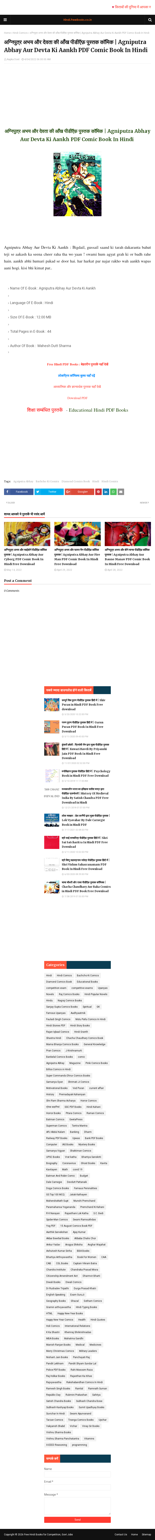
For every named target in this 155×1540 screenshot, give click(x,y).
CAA (103, 1257)
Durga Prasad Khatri (85, 1288)
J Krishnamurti (74, 1050)
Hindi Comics (20, 32)
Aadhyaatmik (78, 1013)
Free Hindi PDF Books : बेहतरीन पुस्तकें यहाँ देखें (77, 364)
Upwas (76, 1138)
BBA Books (83, 1250)
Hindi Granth (81, 1031)
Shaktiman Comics (80, 1150)
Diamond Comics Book (76, 481)
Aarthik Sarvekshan (57, 1232)
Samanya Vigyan (55, 1150)
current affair (96, 1088)
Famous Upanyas (56, 1013)
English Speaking (55, 1294)
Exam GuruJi (77, 1294)
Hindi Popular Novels (96, 994)
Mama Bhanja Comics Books (62, 1044)
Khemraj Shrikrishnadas (78, 1332)
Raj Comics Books (69, 994)
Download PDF (77, 398)
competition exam (56, 988)
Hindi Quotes (98, 1319)
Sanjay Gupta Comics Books (62, 1006)
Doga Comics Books (57, 1188)
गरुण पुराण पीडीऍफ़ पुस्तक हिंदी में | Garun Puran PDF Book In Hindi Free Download (82, 727)
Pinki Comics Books (97, 1063)
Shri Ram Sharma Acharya (60, 1100)
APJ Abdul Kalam (55, 1132)
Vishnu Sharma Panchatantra (62, 1438)
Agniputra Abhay (23, 481)
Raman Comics (95, 1113)
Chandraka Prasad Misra (84, 1269)
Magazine (75, 1063)
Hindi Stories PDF (55, 1025)
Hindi (95, 481)
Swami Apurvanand (80, 1413)
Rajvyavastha (53, 1382)
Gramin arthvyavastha (58, 1307)
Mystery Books (87, 1144)
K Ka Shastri (53, 1332)
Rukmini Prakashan (76, 1394)
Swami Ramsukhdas (84, 1219)
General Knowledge (94, 1044)
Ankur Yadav (53, 1244)
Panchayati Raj (81, 1357)
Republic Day (53, 1394)
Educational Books (87, 981)
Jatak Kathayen (78, 1194)
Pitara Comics (74, 1113)
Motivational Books (57, 1088)
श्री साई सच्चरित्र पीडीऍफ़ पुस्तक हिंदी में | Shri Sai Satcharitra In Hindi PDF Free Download (85, 842)
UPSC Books (53, 1157)
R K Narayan (53, 1213)
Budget (84, 1175)
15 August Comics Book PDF (76, 1225)
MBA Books (52, 1338)
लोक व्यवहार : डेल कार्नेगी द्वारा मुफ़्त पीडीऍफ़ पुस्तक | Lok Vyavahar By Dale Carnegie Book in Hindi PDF (86, 820)
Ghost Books (88, 1163)
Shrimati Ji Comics (78, 1082)
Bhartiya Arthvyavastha (59, 1257)
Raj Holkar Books (55, 1376)
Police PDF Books (56, 1369)
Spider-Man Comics (57, 1219)
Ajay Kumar (79, 1232)
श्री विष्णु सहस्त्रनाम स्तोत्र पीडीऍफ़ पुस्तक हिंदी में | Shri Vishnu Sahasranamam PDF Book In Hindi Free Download (86, 864)
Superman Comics (56, 1125)
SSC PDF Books (73, 1107)
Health (82, 1319)
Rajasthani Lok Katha (76, 1213)
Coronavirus (69, 1163)
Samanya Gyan (54, 1082)
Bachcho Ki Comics (47, 481)
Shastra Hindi (53, 1038)
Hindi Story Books (80, 1025)
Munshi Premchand (84, 1200)
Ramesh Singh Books (58, 1388)
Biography (51, 1163)
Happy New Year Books (70, 1313)
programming (79, 1444)
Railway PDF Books (56, 1138)
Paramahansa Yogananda (60, 1207)
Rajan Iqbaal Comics (57, 1031)
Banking (74, 1132)
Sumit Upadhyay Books (91, 1407)
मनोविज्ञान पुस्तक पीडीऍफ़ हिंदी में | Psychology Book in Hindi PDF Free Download (86, 773)
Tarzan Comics (54, 1419)
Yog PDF (50, 1225)
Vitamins (89, 1438)
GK (98, 1006)
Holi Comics (53, 1326)
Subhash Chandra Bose (89, 1401)
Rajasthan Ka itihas (81, 1376)
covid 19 (77, 1169)
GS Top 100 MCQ (55, 1194)
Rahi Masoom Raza (82, 1369)
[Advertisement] (77, 92)
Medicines (95, 1344)
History (50, 1094)
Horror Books (53, 1113)
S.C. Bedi (98, 1213)
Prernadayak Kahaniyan (72, 1094)
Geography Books (56, 1301)
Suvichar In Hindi (55, 1413)
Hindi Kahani (94, 1107)
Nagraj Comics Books (70, 1000)
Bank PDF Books (94, 1138)
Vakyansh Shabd (55, 1426)
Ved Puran (78, 1088)
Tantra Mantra (79, 1125)
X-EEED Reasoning (56, 1444)
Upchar (103, 1419)
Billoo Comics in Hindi (58, 1069)
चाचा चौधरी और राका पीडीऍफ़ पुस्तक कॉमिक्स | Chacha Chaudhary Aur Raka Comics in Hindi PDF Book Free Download (86, 887)
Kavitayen (51, 1169)
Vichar (73, 1426)
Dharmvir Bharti (91, 1276)
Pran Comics (53, 1050)
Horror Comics (89, 1100)
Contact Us (121, 1534)
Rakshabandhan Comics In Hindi (84, 1382)
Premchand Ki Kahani (92, 1207)
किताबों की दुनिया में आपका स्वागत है (122, 7)
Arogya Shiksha (74, 1244)
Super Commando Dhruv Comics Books (68, 1075)
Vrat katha (70, 1157)
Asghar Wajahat (97, 1244)
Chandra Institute (56, 1269)
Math (65, 1169)
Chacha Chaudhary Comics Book (84, 1038)
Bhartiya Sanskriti (91, 1157)
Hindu (49, 1000)
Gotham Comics (93, 1301)
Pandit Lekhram (55, 1363)
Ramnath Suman (97, 1388)
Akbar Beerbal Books (57, 1238)
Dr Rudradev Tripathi (57, 1288)
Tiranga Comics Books (81, 1419)
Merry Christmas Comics (60, 1351)
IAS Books (67, 1144)
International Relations (77, 1326)
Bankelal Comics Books (59, 1056)
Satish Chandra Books (58, 1401)
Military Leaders (88, 1351)
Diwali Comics (74, 1282)
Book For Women (86, 1257)
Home (7, 32)
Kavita (103, 1163)
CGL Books (62, 1263)
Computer (51, 1144)
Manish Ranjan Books (58, 1344)
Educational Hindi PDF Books (98, 410)
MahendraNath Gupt (57, 1200)
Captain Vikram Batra (85, 1263)
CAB (48, 1263)
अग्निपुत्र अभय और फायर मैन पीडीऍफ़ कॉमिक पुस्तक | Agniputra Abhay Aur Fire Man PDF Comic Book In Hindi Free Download (77, 557)
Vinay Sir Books (90, 1426)
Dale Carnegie (54, 1182)
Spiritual (87, 1006)
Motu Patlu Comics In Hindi (90, 1019)
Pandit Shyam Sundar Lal (82, 1363)
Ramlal (79, 1388)
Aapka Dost (13, 59)
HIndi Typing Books (86, 1307)
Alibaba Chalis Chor (85, 1238)
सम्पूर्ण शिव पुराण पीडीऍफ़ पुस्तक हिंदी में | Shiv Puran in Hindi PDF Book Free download (83, 705)
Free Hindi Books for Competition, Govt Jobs (48, 1534)
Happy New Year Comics (59, 1319)
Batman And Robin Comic (60, 1175)
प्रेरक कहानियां (53, 1107)
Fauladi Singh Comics (58, 1019)
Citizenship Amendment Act (62, 1276)
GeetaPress (76, 1119)
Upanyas (103, 988)
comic (81, 1056)
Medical (80, 1344)
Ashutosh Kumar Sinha (59, 1250)
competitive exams (82, 988)
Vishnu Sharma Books (58, 1432)
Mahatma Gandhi (73, 1338)
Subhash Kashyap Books (60, 1407)
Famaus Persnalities (85, 1188)
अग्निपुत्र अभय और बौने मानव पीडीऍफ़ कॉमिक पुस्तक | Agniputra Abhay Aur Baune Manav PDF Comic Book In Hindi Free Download (127, 557)
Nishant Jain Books (57, 1357)
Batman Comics (55, 1119)
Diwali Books (53, 1282)
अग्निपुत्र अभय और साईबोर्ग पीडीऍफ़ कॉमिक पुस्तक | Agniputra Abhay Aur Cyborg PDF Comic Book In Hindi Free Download (25, 557)
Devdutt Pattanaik (77, 1182)
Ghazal (75, 1301)
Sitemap (146, 1534)
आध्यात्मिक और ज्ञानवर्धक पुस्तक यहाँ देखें (77, 386)
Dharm (88, 1132)
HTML (49, 1313)
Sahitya (96, 1394)
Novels (50, 994)
